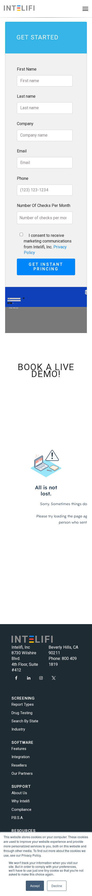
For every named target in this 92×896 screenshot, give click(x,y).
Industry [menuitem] (18, 729)
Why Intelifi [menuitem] (21, 801)
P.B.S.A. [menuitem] (18, 817)
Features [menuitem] (19, 748)
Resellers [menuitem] (19, 765)
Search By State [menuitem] (25, 721)
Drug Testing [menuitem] (22, 713)
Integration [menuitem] (21, 757)
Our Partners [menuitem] (22, 773)
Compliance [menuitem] (21, 809)
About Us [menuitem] (19, 793)
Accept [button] (35, 885)
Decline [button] (56, 885)
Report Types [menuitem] (23, 704)
